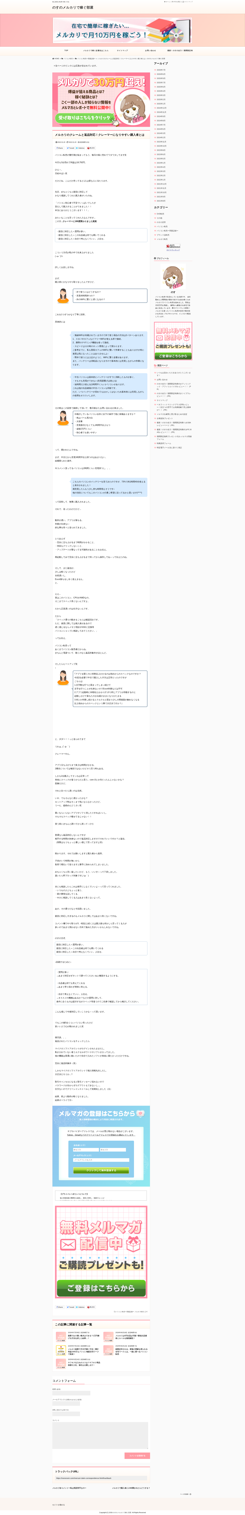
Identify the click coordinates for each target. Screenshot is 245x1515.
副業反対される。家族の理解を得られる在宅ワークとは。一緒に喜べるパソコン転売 (131, 1351)
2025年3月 (161, 95)
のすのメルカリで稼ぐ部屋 (72, 7)
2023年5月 (161, 159)
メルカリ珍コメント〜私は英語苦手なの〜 (69, 1487)
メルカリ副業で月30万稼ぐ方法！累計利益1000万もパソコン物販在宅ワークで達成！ (83, 1351)
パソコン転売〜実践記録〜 (125, 1312)
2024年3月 (161, 133)
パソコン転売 (162, 226)
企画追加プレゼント (165, 418)
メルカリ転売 (139, 1312)
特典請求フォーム (164, 443)
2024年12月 (162, 108)
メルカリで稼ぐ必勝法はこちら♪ (95, 50)
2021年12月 (162, 184)
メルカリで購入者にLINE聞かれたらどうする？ (131, 1487)
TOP (66, 50)
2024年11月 (161, 112)
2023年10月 (162, 146)
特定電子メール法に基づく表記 (169, 448)
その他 (159, 218)
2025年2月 (161, 99)
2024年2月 (161, 137)
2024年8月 (161, 121)
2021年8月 (161, 201)
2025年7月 (161, 83)
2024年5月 (161, 129)
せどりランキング (173, 250)
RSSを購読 (177, 1)
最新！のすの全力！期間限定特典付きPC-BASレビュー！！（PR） (180, 50)
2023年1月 (161, 163)
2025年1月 (161, 104)
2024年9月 (161, 116)
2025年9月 (161, 78)
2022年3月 (161, 171)
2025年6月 (161, 87)
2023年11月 (161, 142)
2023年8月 (161, 150)
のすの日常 (161, 222)
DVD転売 (160, 214)
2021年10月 (162, 192)
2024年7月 (161, 125)
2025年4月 (161, 91)
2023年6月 (161, 154)
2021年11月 (161, 188)
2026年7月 (161, 70)
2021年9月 (161, 197)
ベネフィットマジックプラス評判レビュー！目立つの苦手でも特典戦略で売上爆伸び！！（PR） (174, 407)
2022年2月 (161, 175)
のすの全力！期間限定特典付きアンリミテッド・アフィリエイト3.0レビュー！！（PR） (174, 386)
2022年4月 (161, 167)
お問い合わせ (150, 50)
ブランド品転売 (163, 235)
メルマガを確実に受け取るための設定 (172, 414)
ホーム (168, 1)
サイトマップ (188, 1)
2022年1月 (161, 180)
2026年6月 (161, 74)
